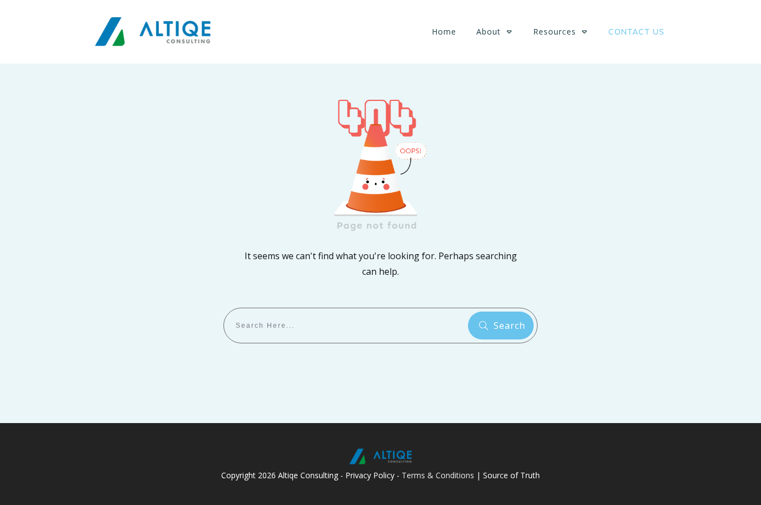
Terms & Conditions (438, 475)
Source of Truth (511, 475)
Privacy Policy (369, 475)
